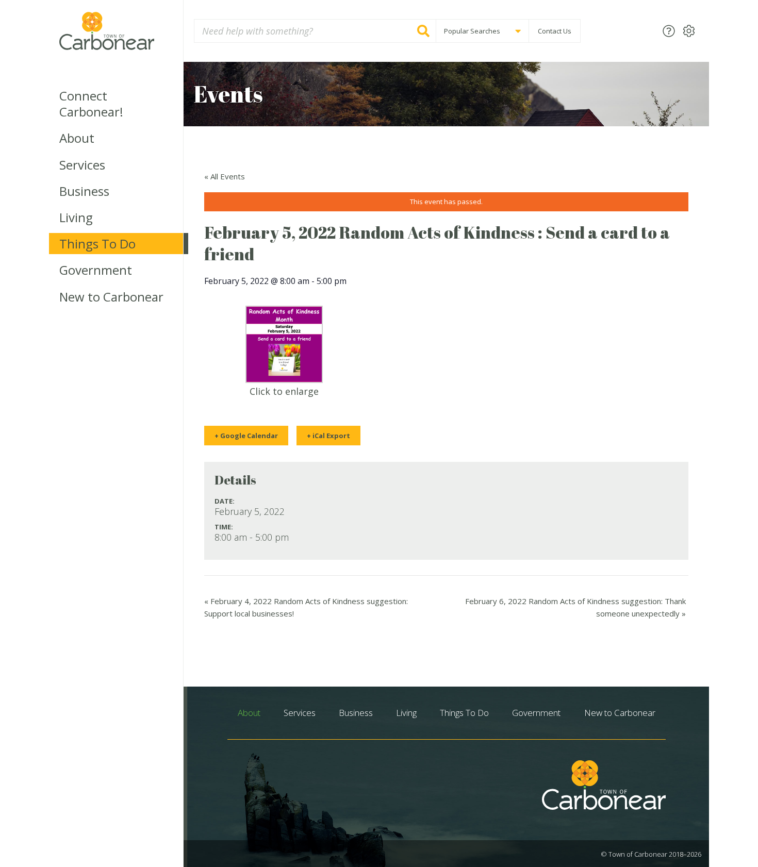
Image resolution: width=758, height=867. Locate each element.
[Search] (423, 31)
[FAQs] (669, 30)
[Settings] (689, 30)
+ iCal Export (328, 435)
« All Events (224, 176)
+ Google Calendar (246, 435)
